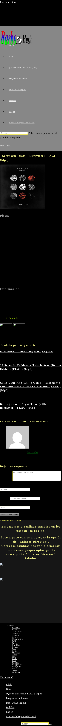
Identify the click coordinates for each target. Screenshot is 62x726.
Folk (14, 641)
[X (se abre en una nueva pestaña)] (15, 10)
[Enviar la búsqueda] (50, 724)
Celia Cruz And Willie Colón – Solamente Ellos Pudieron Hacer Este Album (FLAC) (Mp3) (30, 386)
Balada (15, 629)
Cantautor (17, 631)
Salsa (14, 670)
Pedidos (10, 707)
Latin (14, 651)
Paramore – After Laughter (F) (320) (26, 351)
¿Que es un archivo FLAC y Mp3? (24, 693)
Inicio (9, 684)
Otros (14, 655)
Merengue (17, 653)
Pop (14, 657)
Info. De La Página (16, 702)
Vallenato (16, 672)
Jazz (14, 649)
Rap (14, 660)
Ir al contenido (8, 2)
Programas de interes (17, 698)
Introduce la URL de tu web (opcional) (20, 502)
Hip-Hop (16, 645)
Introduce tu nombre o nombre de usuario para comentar (30, 484)
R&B (14, 658)
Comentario (6, 480)
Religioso (16, 666)
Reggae (15, 662)
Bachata (16, 627)
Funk (14, 643)
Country (16, 633)
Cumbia (15, 635)
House (15, 647)
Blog (8, 689)
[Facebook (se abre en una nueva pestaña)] (15, 15)
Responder (32, 452)
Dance (15, 637)
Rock (14, 668)
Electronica (17, 639)
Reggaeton (17, 664)
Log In (9, 711)
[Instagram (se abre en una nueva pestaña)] (15, 21)
